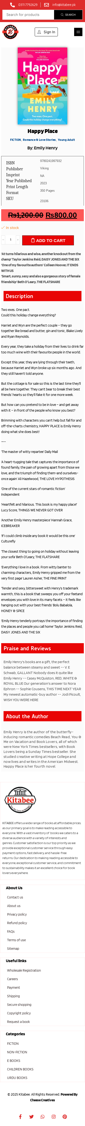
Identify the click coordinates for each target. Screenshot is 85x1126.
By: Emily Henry (42, 148)
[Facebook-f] (20, 1116)
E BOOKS (13, 1061)
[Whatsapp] (42, 1116)
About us (14, 906)
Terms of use (16, 940)
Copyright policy (19, 1013)
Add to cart (50, 240)
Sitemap (13, 948)
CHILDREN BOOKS (20, 1069)
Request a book (18, 1022)
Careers (12, 979)
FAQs (11, 931)
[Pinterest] (64, 1116)
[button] (78, 32)
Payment (13, 987)
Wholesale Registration (24, 970)
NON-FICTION (17, 1052)
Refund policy (17, 923)
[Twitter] (31, 1116)
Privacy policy (17, 914)
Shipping (13, 996)
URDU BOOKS (17, 1078)
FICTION (13, 1043)
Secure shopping (19, 1004)
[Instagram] (53, 1116)
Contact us (15, 897)
